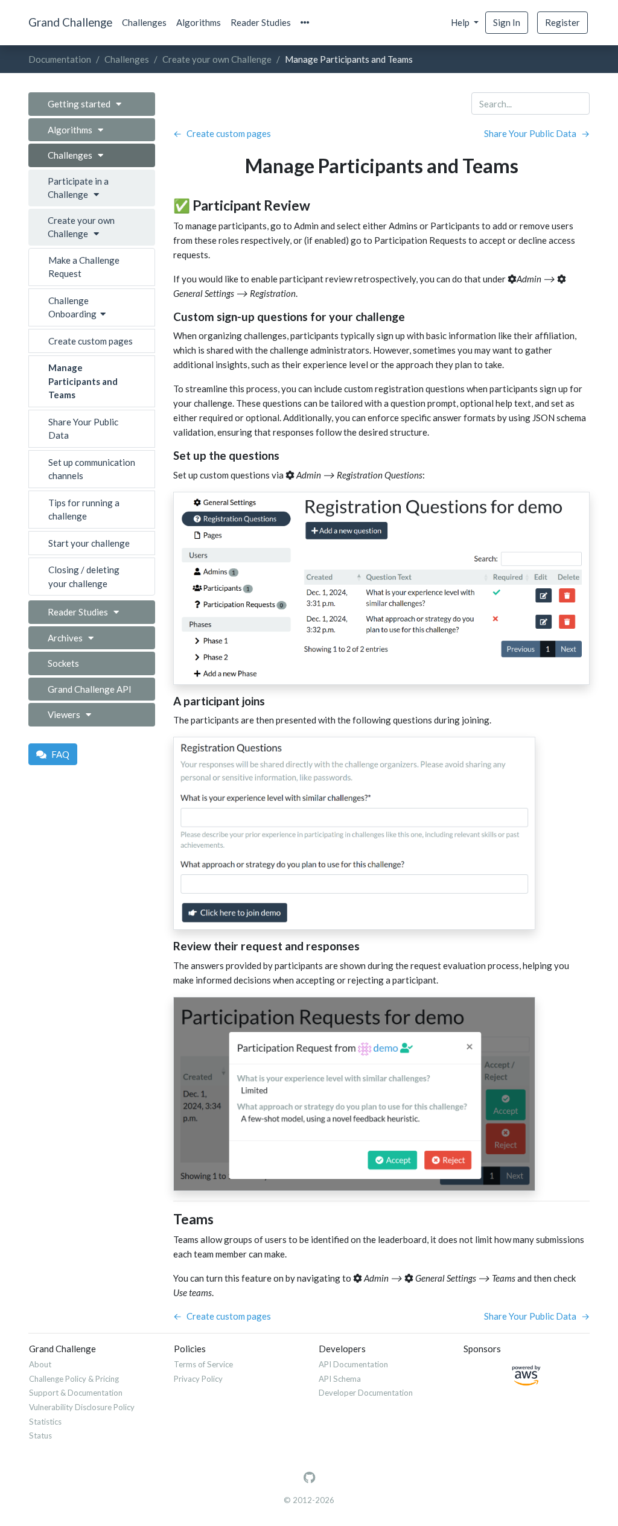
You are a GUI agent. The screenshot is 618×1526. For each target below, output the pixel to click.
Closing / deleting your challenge (83, 576)
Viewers (67, 714)
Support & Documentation (76, 1392)
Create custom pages (90, 340)
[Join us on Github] (309, 1478)
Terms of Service (203, 1364)
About (40, 1364)
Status (40, 1435)
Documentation (59, 59)
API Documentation (353, 1364)
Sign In (506, 22)
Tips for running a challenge (83, 509)
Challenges (144, 22)
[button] (305, 22)
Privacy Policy (198, 1379)
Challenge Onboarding (74, 307)
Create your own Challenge (217, 59)
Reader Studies (261, 22)
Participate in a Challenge (78, 188)
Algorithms (198, 22)
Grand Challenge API (90, 689)
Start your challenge (89, 543)
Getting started (82, 103)
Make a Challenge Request (83, 267)
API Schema (340, 1379)
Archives (68, 637)
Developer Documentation (366, 1392)
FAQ (60, 754)
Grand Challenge (70, 22)
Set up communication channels (91, 469)
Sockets (63, 663)
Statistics (45, 1421)
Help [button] (461, 22)
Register (562, 22)
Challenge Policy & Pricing (74, 1379)
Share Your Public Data (83, 428)
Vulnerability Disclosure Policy (82, 1407)
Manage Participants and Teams (83, 381)
